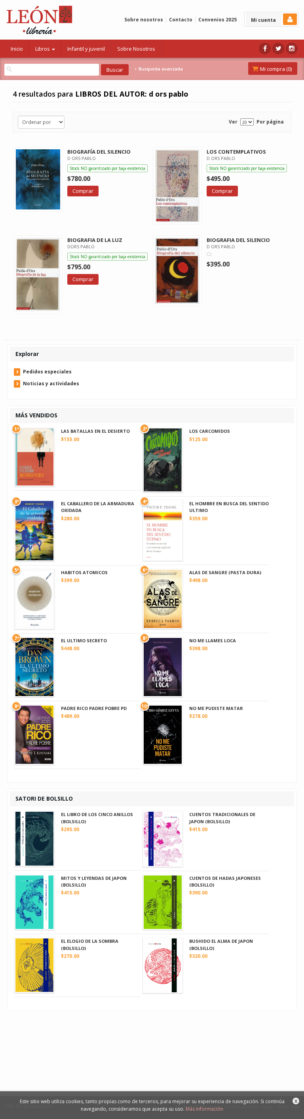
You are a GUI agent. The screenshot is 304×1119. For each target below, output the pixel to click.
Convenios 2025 (217, 19)
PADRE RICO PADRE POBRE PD (94, 708)
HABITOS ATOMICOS (84, 572)
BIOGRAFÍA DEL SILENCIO (99, 151)
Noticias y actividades (51, 383)
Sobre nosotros (143, 19)
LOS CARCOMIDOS (209, 431)
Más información (204, 1109)
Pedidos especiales (47, 371)
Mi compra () (275, 68)
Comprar (82, 190)
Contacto (180, 19)
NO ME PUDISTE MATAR (216, 708)
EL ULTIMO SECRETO (84, 640)
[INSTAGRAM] (292, 48)
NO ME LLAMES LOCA (212, 640)
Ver (233, 122)
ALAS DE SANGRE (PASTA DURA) (225, 572)
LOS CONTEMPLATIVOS (236, 151)
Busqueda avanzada (159, 69)
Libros (43, 48)
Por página (270, 122)
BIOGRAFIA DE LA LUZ (94, 240)
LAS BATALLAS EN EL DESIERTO (95, 431)
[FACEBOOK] (265, 48)
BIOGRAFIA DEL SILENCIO (238, 240)
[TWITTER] (278, 48)
